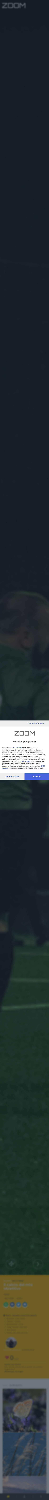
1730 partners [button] (16, 748)
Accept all (37, 776)
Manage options (12, 776)
